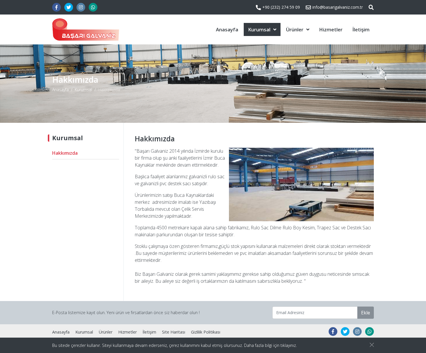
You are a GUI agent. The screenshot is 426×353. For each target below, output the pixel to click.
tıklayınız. (289, 345)
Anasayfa (227, 29)
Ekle (365, 312)
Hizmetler (331, 29)
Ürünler (294, 29)
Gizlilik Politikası (205, 332)
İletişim (360, 29)
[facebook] (56, 7)
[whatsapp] (93, 7)
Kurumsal (259, 29)
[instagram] (81, 7)
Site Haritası (173, 332)
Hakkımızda (65, 153)
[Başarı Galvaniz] (85, 29)
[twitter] (68, 7)
